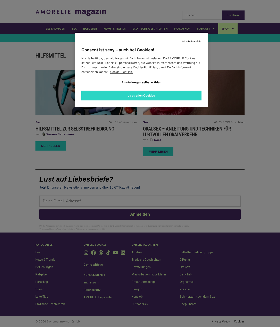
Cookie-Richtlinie (121, 72)
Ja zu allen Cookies (141, 95)
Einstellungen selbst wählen (141, 82)
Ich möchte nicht (191, 41)
